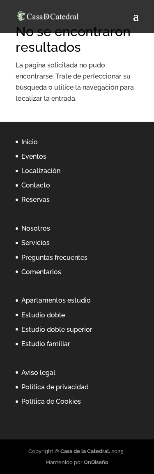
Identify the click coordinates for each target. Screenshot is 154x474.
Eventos (33, 156)
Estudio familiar (45, 344)
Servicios (35, 243)
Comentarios (41, 272)
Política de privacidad (55, 387)
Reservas (35, 199)
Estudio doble (43, 315)
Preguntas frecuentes (54, 257)
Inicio (29, 142)
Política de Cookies (51, 401)
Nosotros (35, 228)
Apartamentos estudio (56, 300)
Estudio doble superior (56, 329)
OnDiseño (96, 462)
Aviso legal (38, 373)
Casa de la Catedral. (85, 451)
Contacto (35, 185)
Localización (40, 171)
